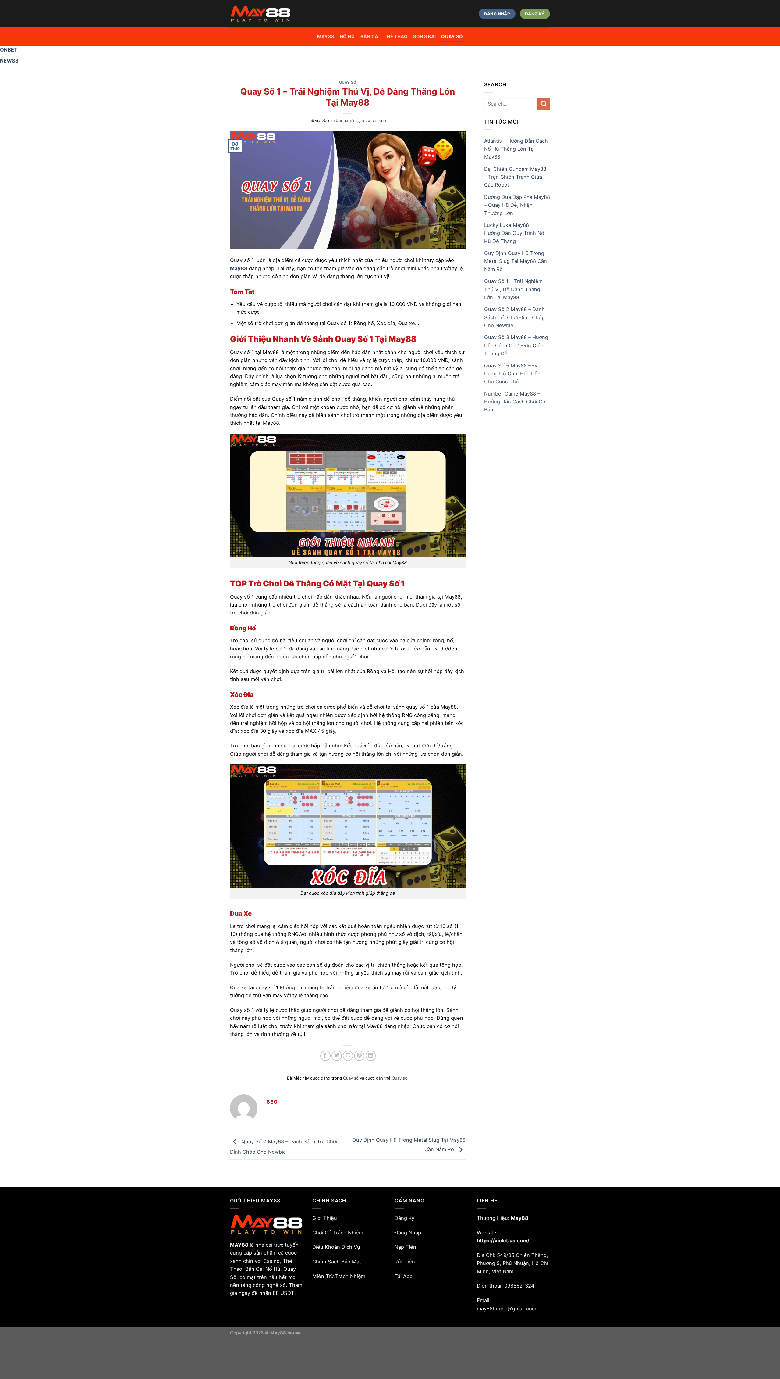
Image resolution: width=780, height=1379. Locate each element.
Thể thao (395, 36)
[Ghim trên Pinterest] (359, 1056)
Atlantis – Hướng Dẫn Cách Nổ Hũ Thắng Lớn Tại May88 (516, 149)
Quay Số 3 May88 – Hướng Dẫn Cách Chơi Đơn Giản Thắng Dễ (516, 345)
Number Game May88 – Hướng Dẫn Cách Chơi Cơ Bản (514, 402)
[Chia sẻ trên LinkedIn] (371, 1056)
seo (382, 121)
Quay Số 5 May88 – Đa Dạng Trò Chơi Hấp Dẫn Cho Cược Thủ (512, 374)
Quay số (452, 36)
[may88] (260, 13)
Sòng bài (424, 36)
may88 (325, 36)
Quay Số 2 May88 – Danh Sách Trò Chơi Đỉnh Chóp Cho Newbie (514, 317)
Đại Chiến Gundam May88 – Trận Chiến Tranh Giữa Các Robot (515, 177)
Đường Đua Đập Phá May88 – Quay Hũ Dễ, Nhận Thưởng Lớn (517, 205)
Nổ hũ (347, 36)
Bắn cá (369, 36)
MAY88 (239, 1245)
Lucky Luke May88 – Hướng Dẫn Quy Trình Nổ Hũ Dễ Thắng (514, 233)
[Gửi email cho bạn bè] (348, 1056)
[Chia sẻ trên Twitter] (337, 1056)
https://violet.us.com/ (503, 1241)
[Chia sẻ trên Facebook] (325, 1056)
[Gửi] (543, 104)
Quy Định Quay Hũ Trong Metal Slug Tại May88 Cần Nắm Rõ (515, 261)
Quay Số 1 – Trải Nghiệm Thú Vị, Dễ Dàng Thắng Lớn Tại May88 (513, 289)
